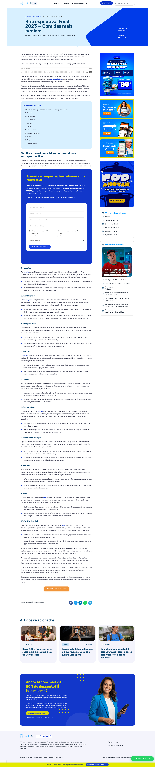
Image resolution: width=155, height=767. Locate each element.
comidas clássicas (56, 79)
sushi (63, 525)
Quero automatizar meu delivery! (96, 764)
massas (25, 355)
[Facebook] (47, 736)
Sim (61, 233)
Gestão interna (37, 17)
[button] (119, 38)
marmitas (26, 272)
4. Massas (28, 123)
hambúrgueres (28, 300)
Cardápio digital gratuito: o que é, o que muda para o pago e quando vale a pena (77, 652)
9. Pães (27, 140)
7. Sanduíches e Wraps (32, 133)
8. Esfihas (28, 136)
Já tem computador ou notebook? (67, 231)
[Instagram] (50, 736)
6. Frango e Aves (30, 130)
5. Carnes (28, 126)
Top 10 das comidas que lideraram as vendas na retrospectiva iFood (45, 110)
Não (61, 236)
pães (44, 497)
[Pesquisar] (131, 3)
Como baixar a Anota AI (79, 3)
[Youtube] (43, 736)
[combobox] (122, 3)
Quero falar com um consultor (56, 589)
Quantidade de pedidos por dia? (38, 231)
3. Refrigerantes (30, 119)
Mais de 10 (34, 236)
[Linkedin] (40, 736)
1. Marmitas (28, 113)
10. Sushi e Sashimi (31, 143)
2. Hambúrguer (30, 116)
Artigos (56, 3)
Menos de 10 (34, 233)
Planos (66, 3)
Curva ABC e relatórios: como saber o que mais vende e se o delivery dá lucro (37, 652)
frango (40, 411)
